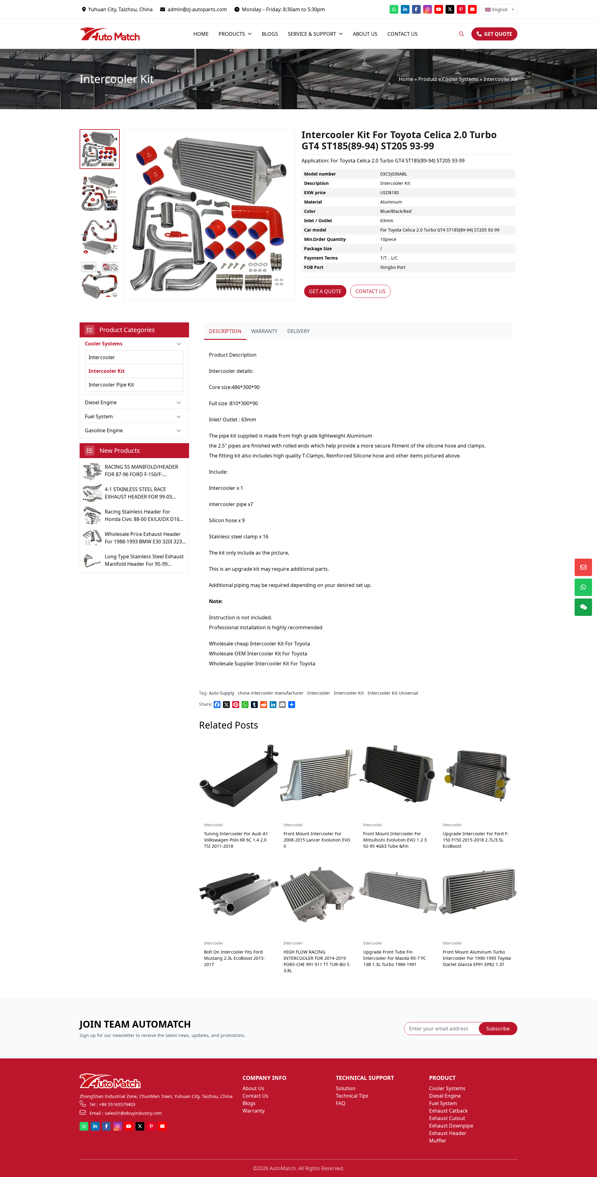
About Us (253, 1088)
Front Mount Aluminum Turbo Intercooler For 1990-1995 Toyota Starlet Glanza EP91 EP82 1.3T (477, 958)
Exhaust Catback (448, 1110)
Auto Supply (221, 693)
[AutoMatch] (114, 33)
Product (427, 79)
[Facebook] (416, 9)
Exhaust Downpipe (451, 1125)
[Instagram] (427, 9)
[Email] (472, 9)
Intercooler (102, 357)
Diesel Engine (101, 402)
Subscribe (498, 1028)
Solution (345, 1088)
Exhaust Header (447, 1133)
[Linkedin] (405, 9)
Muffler (438, 1140)
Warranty (254, 1110)
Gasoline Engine (104, 430)
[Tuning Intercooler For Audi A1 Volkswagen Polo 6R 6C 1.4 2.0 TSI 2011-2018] (239, 776)
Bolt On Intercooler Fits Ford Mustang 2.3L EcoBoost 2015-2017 (234, 958)
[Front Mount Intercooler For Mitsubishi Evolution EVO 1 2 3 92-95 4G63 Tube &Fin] (398, 776)
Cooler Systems (460, 79)
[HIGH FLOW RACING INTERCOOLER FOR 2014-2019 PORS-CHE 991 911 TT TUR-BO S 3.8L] (318, 894)
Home (406, 79)
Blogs (249, 1103)
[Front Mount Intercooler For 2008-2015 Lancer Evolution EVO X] (318, 776)
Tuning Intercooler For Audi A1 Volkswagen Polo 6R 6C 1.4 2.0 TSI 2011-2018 (236, 840)
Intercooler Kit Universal (393, 693)
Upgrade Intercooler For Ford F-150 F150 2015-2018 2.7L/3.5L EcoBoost (476, 840)
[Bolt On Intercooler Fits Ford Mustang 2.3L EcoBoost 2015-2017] (239, 894)
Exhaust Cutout (447, 1118)
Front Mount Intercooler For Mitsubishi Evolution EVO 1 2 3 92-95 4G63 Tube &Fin (395, 840)
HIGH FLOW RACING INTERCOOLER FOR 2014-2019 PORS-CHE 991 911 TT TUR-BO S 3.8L (316, 961)
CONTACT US (370, 291)
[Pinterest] (461, 9)
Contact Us (255, 1095)
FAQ (340, 1103)
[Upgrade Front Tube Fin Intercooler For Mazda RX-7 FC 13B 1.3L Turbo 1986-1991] (398, 894)
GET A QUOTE (325, 291)
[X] (450, 9)
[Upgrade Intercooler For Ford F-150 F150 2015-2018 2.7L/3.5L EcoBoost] (477, 776)
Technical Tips (352, 1095)
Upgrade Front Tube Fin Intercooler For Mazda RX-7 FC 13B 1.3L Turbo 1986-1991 (394, 958)
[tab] (225, 331)
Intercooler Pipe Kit (111, 384)
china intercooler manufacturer (270, 693)
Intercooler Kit (500, 79)
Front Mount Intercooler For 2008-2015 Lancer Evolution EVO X (317, 840)
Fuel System (99, 416)
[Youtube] (438, 9)
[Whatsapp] (394, 9)
